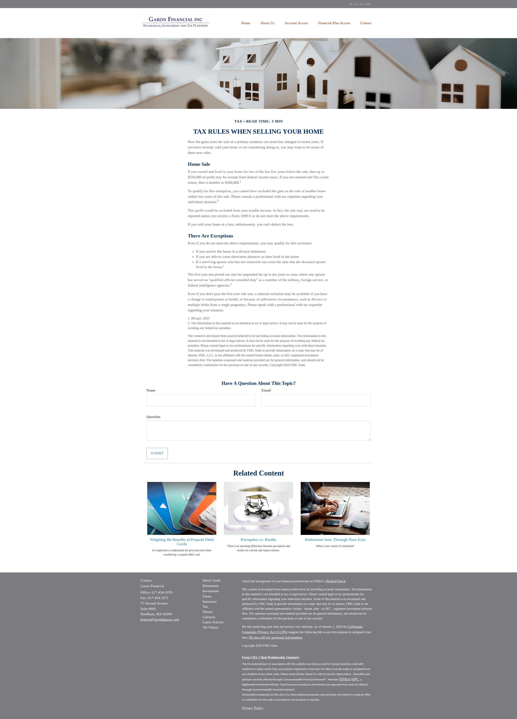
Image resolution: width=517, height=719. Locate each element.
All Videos (210, 627)
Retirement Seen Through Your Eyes (335, 539)
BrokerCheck (336, 581)
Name (151, 390)
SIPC (355, 679)
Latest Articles (213, 622)
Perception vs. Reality (258, 539)
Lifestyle (209, 617)
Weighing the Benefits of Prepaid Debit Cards (182, 541)
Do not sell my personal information (275, 637)
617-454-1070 (362, 4)
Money (208, 612)
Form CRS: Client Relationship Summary (270, 657)
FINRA (344, 679)
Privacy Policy (252, 708)
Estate (207, 596)
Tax (205, 607)
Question (153, 417)
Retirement (211, 586)
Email (266, 390)
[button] (267, 23)
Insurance (210, 601)
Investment (211, 591)
